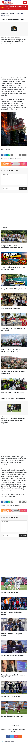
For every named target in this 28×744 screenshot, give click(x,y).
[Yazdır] (12, 155)
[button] (20, 155)
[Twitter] (5, 155)
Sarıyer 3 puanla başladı (12, 7)
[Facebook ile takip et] (8, 736)
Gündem (12, 13)
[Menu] (25, 2)
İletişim (15, 729)
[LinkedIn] (7, 155)
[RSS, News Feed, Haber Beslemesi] (20, 736)
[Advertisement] (14, 60)
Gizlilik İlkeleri (22, 729)
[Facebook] (2, 155)
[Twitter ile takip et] (12, 736)
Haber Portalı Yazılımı (9, 741)
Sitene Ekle (13, 731)
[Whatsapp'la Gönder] (9, 155)
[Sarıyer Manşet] (7, 2)
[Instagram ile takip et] (16, 736)
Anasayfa (5, 13)
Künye (9, 729)
